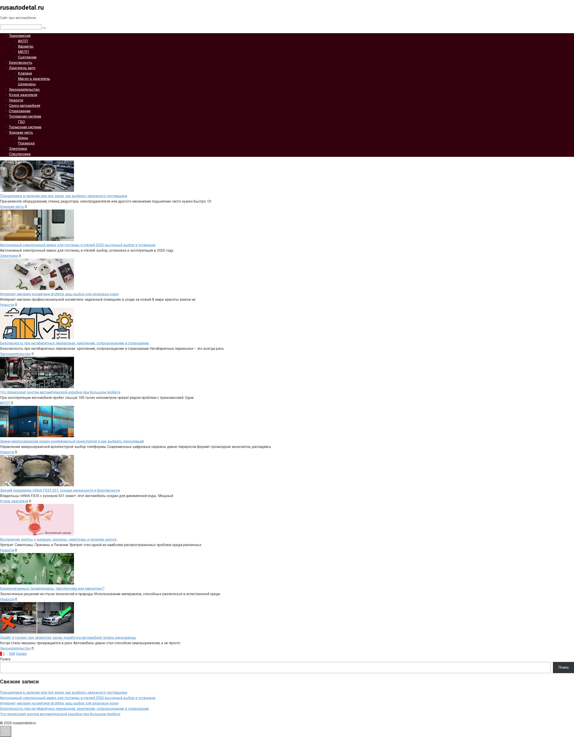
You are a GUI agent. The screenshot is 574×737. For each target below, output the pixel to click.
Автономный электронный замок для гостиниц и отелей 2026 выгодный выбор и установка (77, 698)
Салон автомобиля (24, 106)
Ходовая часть (21, 132)
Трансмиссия (19, 36)
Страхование (19, 111)
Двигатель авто (22, 68)
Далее (21, 654)
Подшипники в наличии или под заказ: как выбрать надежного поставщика (63, 692)
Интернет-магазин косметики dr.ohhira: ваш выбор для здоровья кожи (59, 703)
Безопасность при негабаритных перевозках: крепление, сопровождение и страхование (74, 709)
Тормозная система (25, 127)
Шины (23, 138)
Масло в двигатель (34, 79)
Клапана (25, 73)
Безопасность (20, 63)
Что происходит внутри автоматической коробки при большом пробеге (60, 714)
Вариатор (25, 46)
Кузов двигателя (23, 95)
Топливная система (25, 116)
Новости (16, 100)
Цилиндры (27, 84)
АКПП (23, 41)
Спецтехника (19, 154)
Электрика (18, 149)
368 (12, 654)
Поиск (5, 659)
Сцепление (27, 57)
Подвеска (26, 143)
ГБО (21, 122)
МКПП (23, 52)
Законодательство (24, 89)
